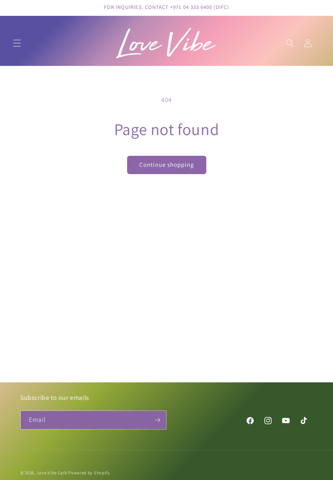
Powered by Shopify (89, 473)
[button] (17, 43)
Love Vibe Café (52, 473)
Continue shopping (166, 164)
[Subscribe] (157, 420)
